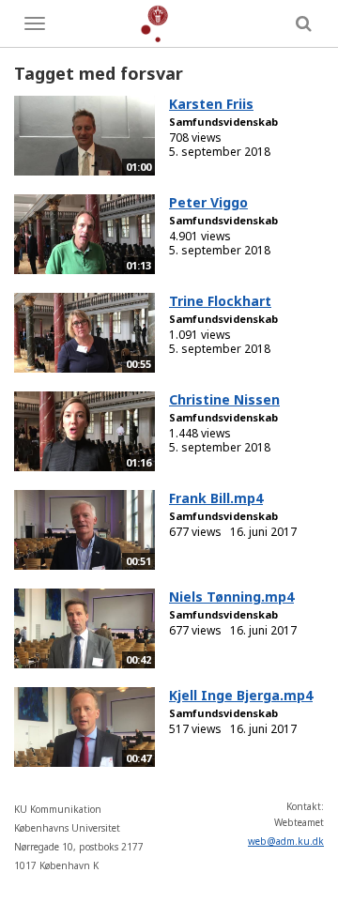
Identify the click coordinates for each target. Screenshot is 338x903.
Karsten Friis (211, 104)
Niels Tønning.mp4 (231, 596)
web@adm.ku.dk (286, 841)
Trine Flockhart (220, 301)
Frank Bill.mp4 (216, 498)
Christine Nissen (224, 399)
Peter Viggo (208, 202)
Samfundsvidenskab (223, 122)
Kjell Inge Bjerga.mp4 (241, 695)
